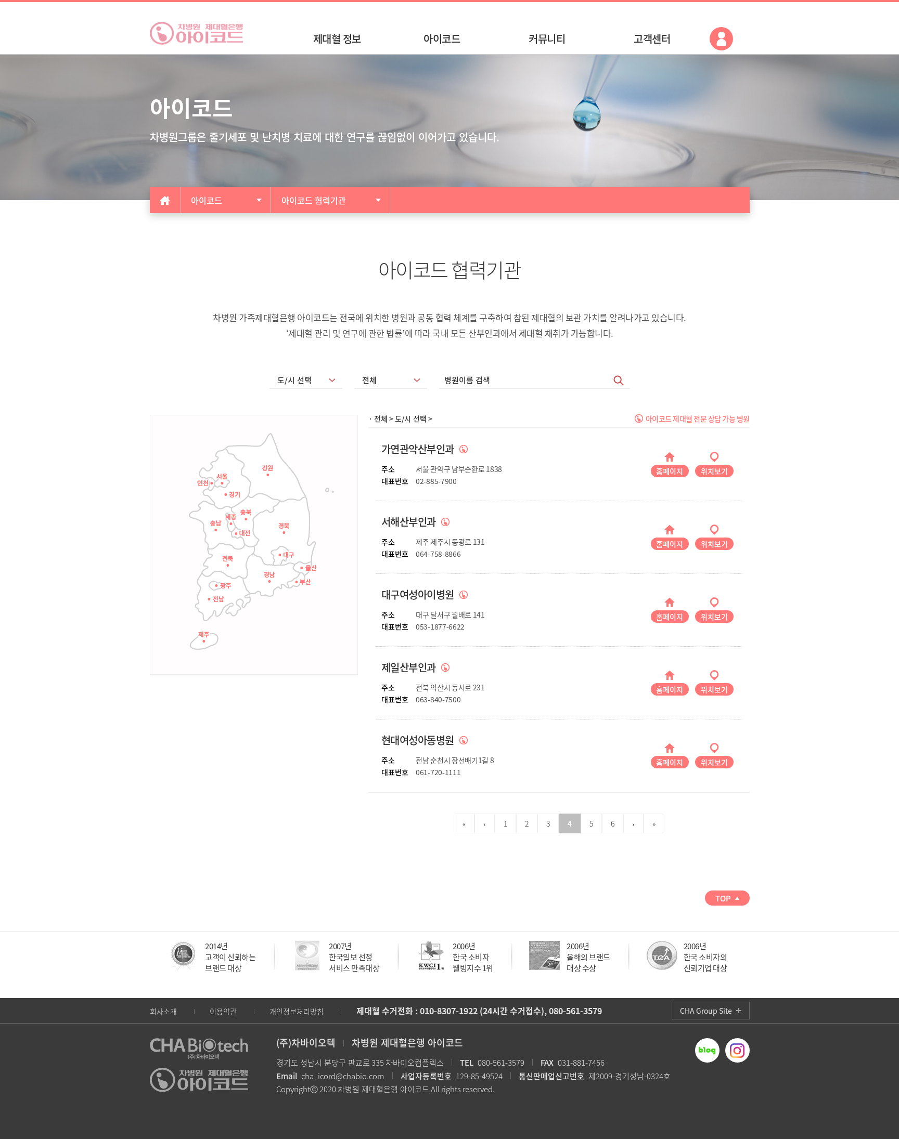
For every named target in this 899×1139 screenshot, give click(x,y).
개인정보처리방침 (296, 1011)
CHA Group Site (706, 1010)
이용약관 (223, 1011)
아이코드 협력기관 (313, 200)
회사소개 (163, 1011)
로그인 (721, 38)
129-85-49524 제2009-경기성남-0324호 (536, 1076)
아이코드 (206, 200)
